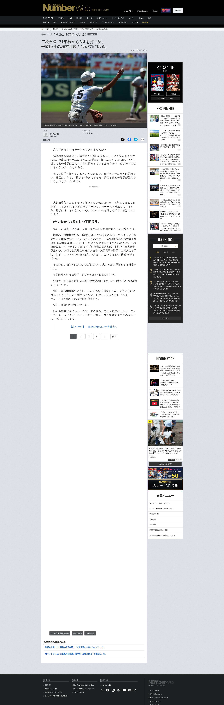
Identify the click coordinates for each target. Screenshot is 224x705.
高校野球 (79, 18)
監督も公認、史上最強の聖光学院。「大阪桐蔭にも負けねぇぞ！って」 (75, 647)
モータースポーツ (67, 22)
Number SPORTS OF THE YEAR (56, 696)
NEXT (114, 336)
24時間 (165, 252)
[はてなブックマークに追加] (136, 140)
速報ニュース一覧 (51, 689)
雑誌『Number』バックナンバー (84, 689)
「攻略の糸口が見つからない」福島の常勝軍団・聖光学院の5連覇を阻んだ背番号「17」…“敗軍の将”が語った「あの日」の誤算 (167, 273)
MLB (70, 18)
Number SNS (106, 685)
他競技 (134, 22)
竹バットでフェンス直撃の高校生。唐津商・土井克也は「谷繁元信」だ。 (76, 654)
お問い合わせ (154, 690)
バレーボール (122, 22)
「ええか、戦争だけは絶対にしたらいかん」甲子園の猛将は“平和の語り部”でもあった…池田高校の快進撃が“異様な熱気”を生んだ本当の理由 (167, 309)
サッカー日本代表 (118, 18)
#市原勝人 (90, 633)
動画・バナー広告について (159, 698)
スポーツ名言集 (78, 692)
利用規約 (153, 519)
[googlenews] (129, 690)
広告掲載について (156, 694)
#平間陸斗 (77, 633)
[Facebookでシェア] (129, 140)
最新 (157, 252)
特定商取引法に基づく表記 (159, 530)
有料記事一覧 (154, 514)
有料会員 (178, 10)
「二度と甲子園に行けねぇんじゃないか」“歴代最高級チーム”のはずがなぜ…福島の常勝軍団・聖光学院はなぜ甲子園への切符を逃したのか (167, 285)
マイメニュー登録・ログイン (159, 503)
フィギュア (93, 22)
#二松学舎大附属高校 (60, 633)
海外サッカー (101, 18)
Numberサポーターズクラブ (54, 692)
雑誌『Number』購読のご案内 (83, 685)
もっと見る (165, 318)
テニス (141, 18)
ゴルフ (131, 18)
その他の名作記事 (165, 464)
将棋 (54, 22)
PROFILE (47, 140)
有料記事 (145, 22)
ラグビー (82, 22)
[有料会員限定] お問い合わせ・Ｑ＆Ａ (162, 535)
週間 (173, 252)
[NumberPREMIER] (166, 10)
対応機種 (153, 524)
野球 (48, 29)
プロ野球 (61, 18)
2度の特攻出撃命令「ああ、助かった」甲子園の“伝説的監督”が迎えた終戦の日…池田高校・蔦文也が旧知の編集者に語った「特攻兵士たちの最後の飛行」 (167, 297)
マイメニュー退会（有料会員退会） (162, 509)
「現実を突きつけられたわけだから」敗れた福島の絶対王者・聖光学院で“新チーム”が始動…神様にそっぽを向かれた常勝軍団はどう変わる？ (167, 261)
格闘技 (45, 22)
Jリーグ (89, 18)
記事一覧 (48, 685)
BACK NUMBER (92, 34)
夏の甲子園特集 (48, 18)
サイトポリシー (155, 701)
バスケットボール (108, 22)
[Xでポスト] (123, 140)
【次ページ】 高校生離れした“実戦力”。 (94, 326)
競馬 (149, 18)
